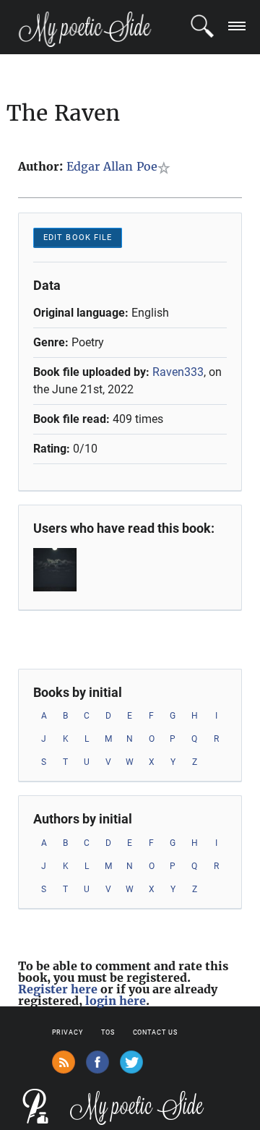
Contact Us (155, 1032)
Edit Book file (77, 237)
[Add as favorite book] (166, 167)
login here (115, 1000)
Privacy (67, 1032)
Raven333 (178, 372)
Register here (58, 989)
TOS (108, 1032)
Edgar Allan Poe (111, 166)
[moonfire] (62, 569)
